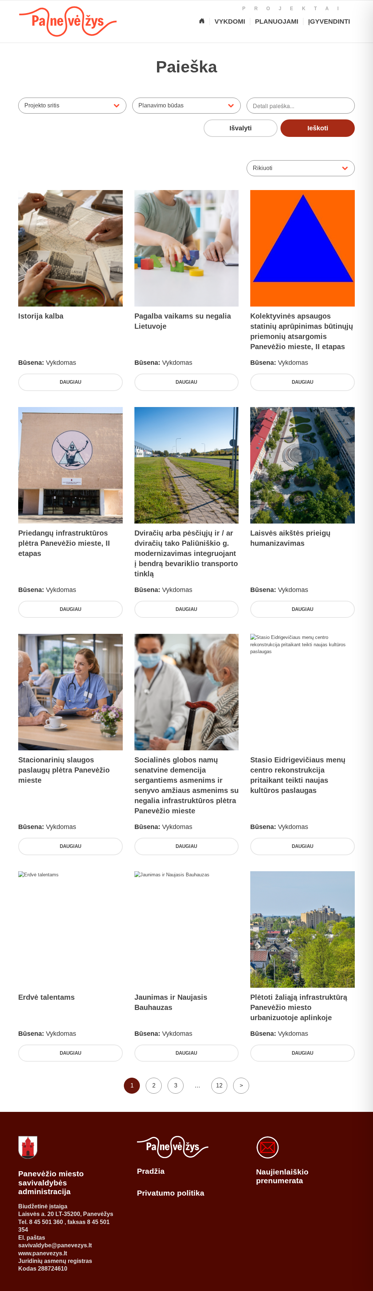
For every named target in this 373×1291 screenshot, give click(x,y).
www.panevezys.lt (42, 1253)
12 (219, 1085)
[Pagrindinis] (201, 21)
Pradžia (151, 1171)
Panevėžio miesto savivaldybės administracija (51, 1182)
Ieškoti (317, 128)
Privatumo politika (170, 1193)
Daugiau (70, 382)
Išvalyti (240, 128)
